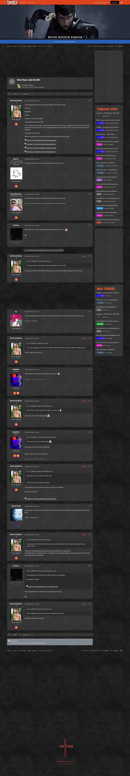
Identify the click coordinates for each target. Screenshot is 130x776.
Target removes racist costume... (107, 177)
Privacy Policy (60, 761)
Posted (32, 101)
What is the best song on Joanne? (107, 141)
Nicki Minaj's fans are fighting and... (108, 198)
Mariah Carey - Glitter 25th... (105, 134)
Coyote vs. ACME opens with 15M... (108, 113)
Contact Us (70, 761)
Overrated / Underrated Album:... (107, 212)
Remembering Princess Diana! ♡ (107, 191)
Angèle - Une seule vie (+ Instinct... (108, 127)
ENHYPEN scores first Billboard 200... (108, 335)
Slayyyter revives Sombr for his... (107, 148)
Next (15, 94)
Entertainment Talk (109, 158)
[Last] (19, 94)
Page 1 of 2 (26, 94)
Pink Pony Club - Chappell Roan (106, 169)
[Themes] (121, 2)
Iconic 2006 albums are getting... (107, 184)
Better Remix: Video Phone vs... (106, 155)
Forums (22, 2)
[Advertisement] (50, 62)
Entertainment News (112, 123)
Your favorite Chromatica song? (107, 205)
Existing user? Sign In (101, 2)
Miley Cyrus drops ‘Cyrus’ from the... (108, 120)
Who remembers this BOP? (105, 162)
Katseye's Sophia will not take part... (108, 219)
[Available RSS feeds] (121, 650)
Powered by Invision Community (65, 763)
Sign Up (114, 2)
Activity (31, 2)
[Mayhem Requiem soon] (65, 22)
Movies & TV (106, 116)
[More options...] (89, 101)
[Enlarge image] (40, 140)
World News (107, 180)
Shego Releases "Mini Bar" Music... (107, 321)
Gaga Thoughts (39, 87)
